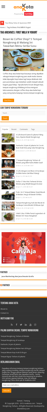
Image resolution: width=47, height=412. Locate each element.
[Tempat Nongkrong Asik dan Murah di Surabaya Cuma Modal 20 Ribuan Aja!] (8, 206)
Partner (6, 285)
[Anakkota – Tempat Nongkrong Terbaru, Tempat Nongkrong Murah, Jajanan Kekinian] (23, 9)
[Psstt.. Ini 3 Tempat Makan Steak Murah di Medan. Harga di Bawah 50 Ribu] (8, 195)
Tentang (27, 401)
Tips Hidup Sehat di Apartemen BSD (18, 23)
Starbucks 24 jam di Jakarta (11, 344)
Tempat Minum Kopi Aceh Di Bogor (14, 352)
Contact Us (5, 313)
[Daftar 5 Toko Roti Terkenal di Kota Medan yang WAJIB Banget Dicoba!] (8, 184)
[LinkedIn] (26, 325)
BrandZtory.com (23, 409)
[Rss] (12, 325)
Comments (24, 129)
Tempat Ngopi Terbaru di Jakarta (13, 357)
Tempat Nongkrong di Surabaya (13, 340)
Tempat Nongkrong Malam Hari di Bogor (16, 348)
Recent (13, 129)
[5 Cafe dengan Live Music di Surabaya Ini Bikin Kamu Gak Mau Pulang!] (8, 174)
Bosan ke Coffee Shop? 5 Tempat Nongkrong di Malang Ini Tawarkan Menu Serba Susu (22, 42)
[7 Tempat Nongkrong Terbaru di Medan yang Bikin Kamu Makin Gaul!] (8, 163)
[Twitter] (21, 325)
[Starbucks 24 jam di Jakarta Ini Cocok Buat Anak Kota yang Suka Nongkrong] (8, 150)
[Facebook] (16, 325)
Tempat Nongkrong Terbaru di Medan (15, 336)
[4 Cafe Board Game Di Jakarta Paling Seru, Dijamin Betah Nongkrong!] (8, 138)
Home (2, 27)
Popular (5, 129)
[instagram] (35, 325)
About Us (4, 309)
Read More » (8, 100)
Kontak (19, 401)
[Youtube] (30, 325)
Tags (33, 129)
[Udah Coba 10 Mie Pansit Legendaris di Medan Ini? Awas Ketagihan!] (8, 216)
